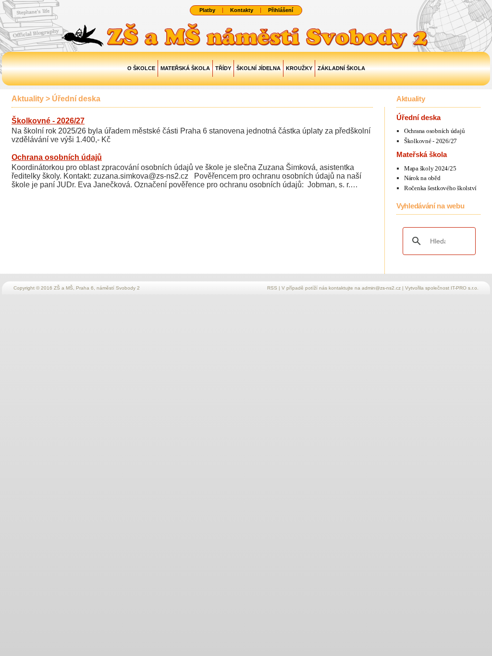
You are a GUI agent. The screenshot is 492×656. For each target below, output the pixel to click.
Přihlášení (280, 10)
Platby (207, 10)
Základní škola (341, 68)
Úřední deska (76, 99)
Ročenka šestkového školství (440, 188)
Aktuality (28, 99)
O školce (141, 68)
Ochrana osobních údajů (57, 157)
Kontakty (241, 10)
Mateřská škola (185, 68)
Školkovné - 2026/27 (48, 121)
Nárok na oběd (422, 178)
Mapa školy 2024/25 (430, 168)
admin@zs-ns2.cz (381, 288)
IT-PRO (465, 288)
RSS (272, 288)
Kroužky (299, 68)
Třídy (223, 68)
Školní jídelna (258, 68)
